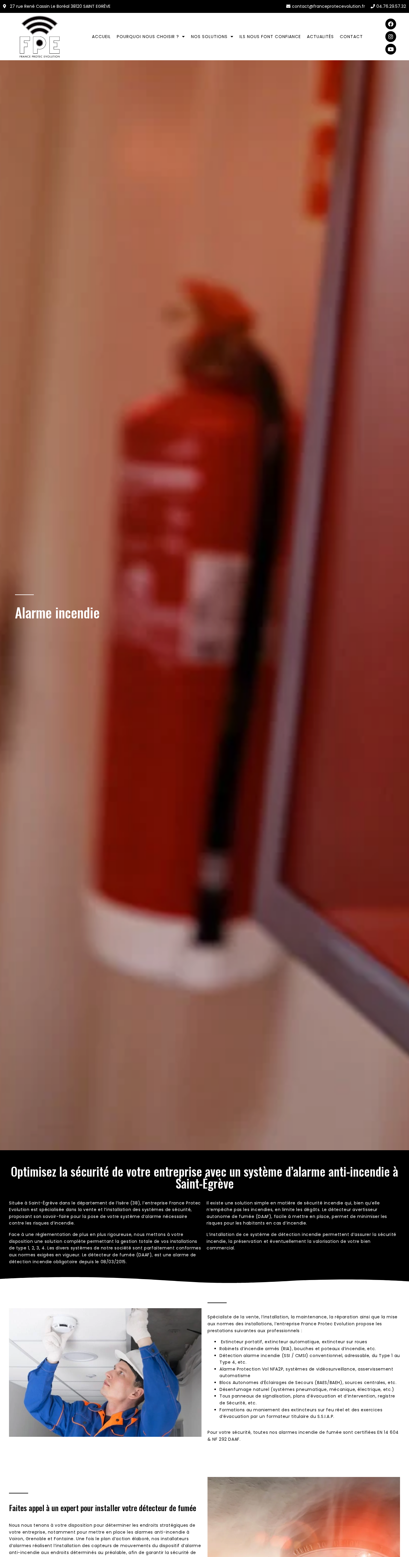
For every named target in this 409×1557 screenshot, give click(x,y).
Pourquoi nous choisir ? (148, 37)
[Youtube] (390, 49)
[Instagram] (390, 36)
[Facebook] (390, 24)
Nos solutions (209, 37)
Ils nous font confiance (270, 37)
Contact (351, 37)
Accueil (101, 37)
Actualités (320, 37)
